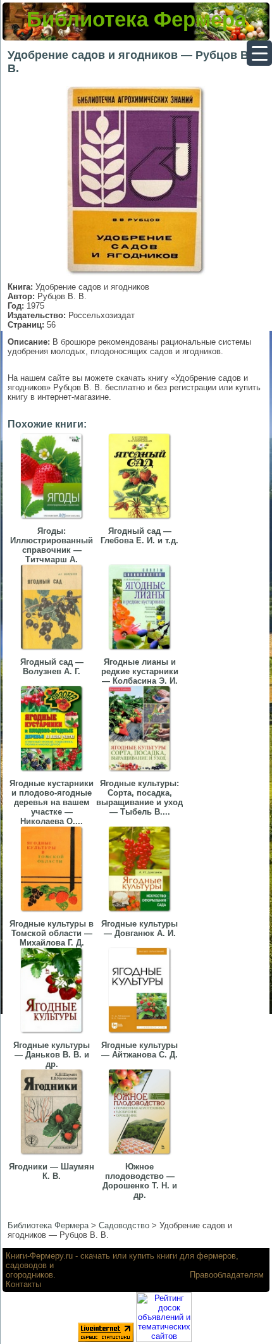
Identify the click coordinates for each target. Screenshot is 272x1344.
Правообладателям (227, 1274)
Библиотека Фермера (136, 19)
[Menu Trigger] (259, 53)
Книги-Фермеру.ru (39, 1256)
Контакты (23, 1284)
